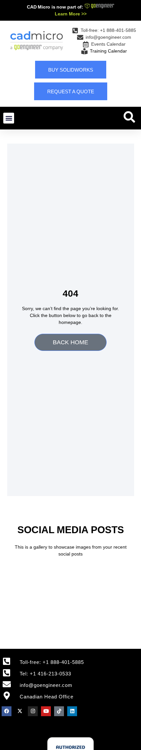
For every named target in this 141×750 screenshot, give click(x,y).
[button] (8, 118)
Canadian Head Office (46, 696)
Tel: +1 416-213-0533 (45, 673)
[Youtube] (46, 711)
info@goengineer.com (46, 685)
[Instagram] (33, 711)
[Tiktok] (59, 711)
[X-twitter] (20, 711)
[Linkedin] (72, 711)
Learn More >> (71, 13)
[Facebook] (6, 711)
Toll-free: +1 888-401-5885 (52, 662)
